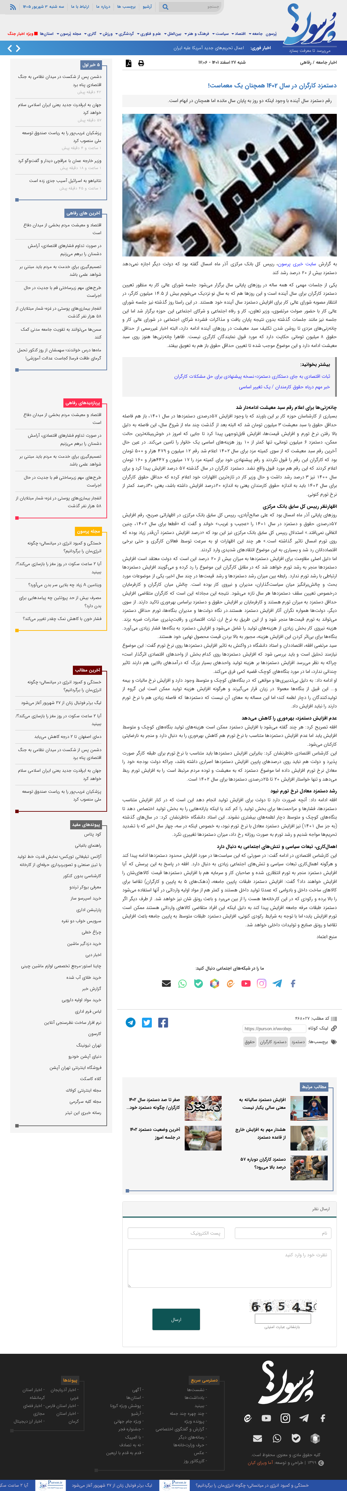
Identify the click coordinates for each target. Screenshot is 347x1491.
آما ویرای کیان (260, 1462)
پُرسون (271, 34)
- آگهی (138, 1389)
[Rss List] (12, 7)
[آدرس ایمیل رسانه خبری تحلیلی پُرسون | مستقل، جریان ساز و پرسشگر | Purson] (166, 983)
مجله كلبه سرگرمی (85, 1101)
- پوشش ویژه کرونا (127, 1405)
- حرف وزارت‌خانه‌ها (190, 1445)
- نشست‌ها (197, 1389)
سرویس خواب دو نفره (81, 921)
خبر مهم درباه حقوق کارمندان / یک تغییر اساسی (284, 387)
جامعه (257, 34)
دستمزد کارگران (273, 1041)
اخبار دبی (93, 954)
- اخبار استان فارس (62, 1405)
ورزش (107, 34)
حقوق (250, 1041)
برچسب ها (126, 7)
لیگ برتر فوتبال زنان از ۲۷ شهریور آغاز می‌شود (61, 702)
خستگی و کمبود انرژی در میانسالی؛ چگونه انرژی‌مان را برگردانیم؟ (271, 1485)
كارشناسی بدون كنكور (82, 875)
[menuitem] (271, 34)
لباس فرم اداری (88, 1011)
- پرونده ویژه (195, 1421)
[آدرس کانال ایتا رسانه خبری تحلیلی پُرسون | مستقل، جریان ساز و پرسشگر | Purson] (230, 983)
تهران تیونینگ (88, 1045)
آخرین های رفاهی (83, 213)
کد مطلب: (319, 1018)
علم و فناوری (150, 34)
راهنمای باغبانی (88, 845)
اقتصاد (240, 34)
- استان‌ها (135, 1397)
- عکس (200, 1452)
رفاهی (305, 62)
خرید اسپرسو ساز (86, 898)
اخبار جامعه (326, 62)
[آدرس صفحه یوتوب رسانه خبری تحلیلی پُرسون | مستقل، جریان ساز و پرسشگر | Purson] (246, 983)
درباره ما (103, 7)
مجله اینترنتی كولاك (83, 1090)
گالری (91, 34)
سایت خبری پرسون (297, 264)
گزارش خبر (91, 988)
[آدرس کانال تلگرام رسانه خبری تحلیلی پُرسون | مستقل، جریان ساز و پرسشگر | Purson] (277, 983)
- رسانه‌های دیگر (193, 1437)
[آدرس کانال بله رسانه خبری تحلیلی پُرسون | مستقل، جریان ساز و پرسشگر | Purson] (198, 983)
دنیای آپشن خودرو (84, 1056)
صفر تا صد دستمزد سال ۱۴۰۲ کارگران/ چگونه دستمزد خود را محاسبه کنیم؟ (153, 1107)
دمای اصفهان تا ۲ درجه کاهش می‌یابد (67, 736)
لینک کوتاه (318, 1028)
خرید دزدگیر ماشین (84, 943)
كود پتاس (92, 834)
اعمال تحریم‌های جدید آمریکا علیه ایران (209, 47)
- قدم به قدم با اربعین (125, 1452)
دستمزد (298, 1041)
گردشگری (126, 34)
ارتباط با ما (80, 7)
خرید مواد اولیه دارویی (81, 999)
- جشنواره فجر (131, 1429)
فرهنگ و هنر (198, 34)
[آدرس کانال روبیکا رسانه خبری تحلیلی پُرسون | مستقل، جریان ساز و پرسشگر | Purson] (214, 983)
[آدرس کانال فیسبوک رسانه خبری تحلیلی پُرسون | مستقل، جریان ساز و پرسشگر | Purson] (293, 983)
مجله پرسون (88, 531)
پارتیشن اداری (88, 909)
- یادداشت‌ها (196, 1397)
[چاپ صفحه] (140, 63)
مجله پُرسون (70, 34)
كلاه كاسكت (90, 1078)
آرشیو (147, 7)
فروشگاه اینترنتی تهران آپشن (75, 1067)
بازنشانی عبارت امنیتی (282, 1327)
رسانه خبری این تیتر (83, 1112)
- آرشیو (137, 1413)
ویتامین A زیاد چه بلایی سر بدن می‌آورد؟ (64, 584)
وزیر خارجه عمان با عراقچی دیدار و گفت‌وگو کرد (59, 160)
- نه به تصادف (131, 1445)
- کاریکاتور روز (195, 1461)
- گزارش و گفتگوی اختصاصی (181, 1429)
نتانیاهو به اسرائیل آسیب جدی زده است (65, 180)
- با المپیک (134, 1437)
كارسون (94, 1033)
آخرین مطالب (87, 670)
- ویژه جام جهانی (129, 1421)
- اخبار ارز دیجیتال (29, 1421)
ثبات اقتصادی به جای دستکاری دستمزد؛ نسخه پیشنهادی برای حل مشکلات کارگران (252, 376)
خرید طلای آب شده (83, 977)
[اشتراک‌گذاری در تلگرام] (130, 1022)
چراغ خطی (91, 932)
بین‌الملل (174, 34)
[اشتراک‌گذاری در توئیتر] (146, 1022)
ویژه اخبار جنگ (20, 34)
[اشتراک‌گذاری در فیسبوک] (162, 1022)
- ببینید (201, 1405)
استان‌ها (47, 34)
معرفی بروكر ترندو (85, 887)
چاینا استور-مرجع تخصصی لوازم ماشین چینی (61, 966)
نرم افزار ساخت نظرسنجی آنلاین (72, 1022)
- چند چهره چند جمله (188, 1413)
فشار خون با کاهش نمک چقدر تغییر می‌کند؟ (62, 618)
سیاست (222, 34)
